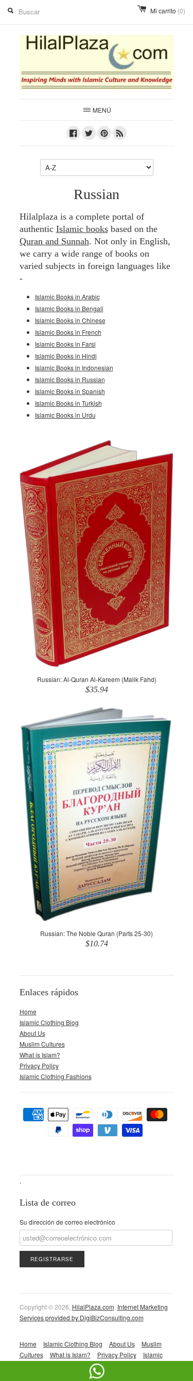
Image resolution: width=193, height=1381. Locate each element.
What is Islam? (40, 1054)
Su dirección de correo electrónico (67, 1221)
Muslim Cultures (42, 1043)
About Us (32, 1033)
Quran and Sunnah (54, 241)
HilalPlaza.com (93, 1306)
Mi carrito (167, 10)
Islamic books (82, 229)
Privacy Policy (39, 1065)
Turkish (68, 403)
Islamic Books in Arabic (67, 296)
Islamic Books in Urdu (65, 414)
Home (28, 1011)
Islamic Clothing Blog (49, 1022)
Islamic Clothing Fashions (56, 1076)
